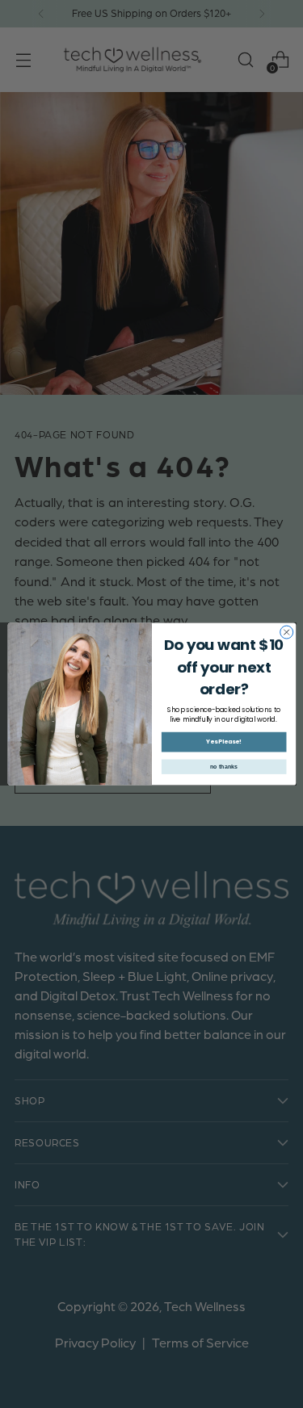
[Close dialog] (286, 632)
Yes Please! (224, 742)
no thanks (223, 767)
